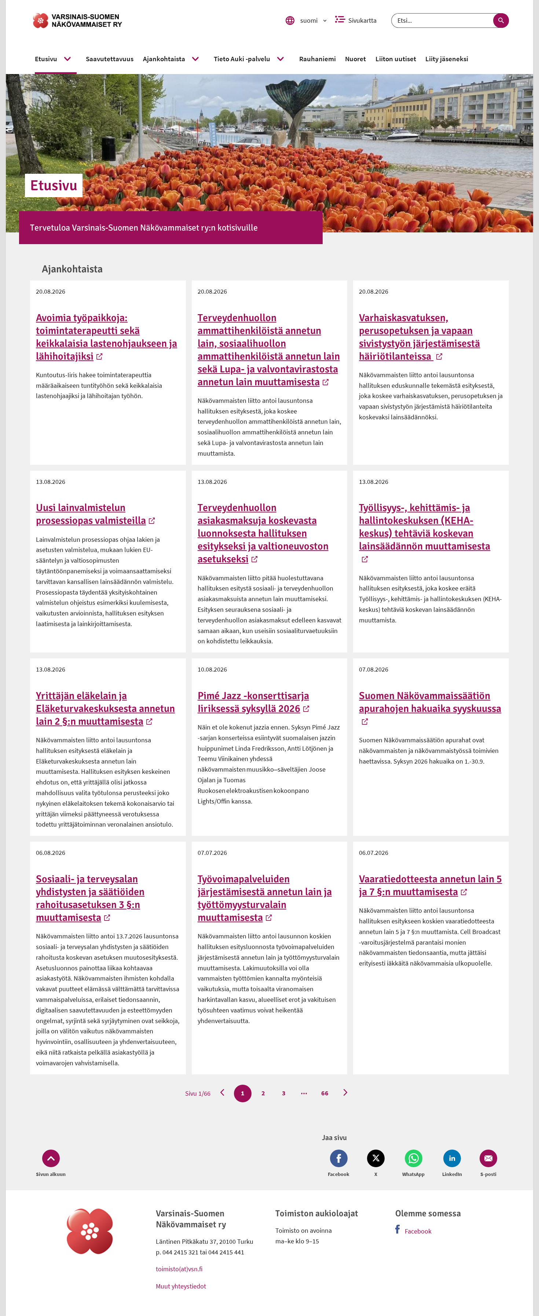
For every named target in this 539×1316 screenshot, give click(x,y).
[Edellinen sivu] (222, 1093)
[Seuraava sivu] (345, 1093)
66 (324, 1093)
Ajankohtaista (72, 269)
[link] (150, 20)
